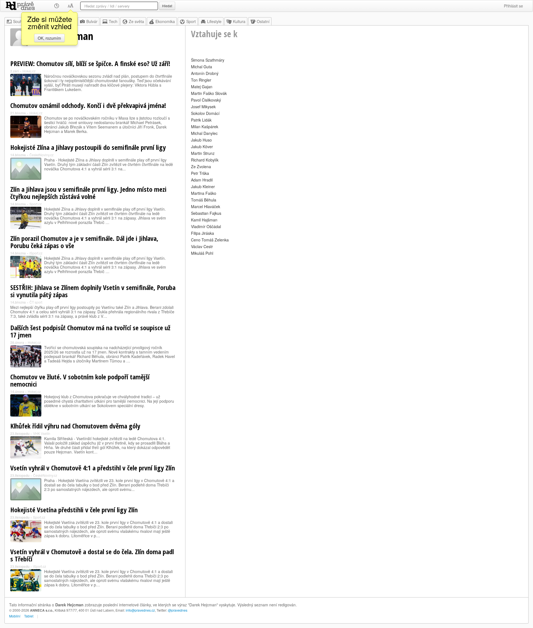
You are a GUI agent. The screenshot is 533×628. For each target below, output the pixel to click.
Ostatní (263, 21)
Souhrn (19, 21)
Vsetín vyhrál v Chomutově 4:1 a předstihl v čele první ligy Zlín (92, 467)
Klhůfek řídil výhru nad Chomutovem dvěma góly (75, 425)
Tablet (28, 616)
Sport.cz (35, 203)
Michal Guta (201, 66)
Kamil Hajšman (204, 220)
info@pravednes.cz (140, 610)
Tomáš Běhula (203, 200)
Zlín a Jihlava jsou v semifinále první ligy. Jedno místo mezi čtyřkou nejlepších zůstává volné (88, 193)
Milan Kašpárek (204, 126)
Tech (113, 21)
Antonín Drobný (204, 73)
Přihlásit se (513, 6)
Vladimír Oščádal (206, 226)
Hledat (167, 5)
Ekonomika (165, 21)
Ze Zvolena (201, 166)
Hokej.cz (29, 71)
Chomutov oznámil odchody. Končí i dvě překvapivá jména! (88, 105)
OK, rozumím (49, 38)
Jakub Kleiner (203, 186)
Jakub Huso (201, 140)
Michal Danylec (204, 133)
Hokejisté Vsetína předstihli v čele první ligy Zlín (74, 509)
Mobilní (14, 616)
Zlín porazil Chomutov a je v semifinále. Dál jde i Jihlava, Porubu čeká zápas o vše (84, 242)
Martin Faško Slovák (209, 93)
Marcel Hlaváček (205, 206)
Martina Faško (203, 193)
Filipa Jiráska (202, 233)
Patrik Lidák (201, 120)
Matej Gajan (201, 86)
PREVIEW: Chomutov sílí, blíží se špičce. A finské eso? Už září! (90, 63)
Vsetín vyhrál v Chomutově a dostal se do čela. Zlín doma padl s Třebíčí (92, 555)
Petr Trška (200, 173)
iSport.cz (35, 253)
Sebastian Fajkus (206, 213)
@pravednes (177, 610)
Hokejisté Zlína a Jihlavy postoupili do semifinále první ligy (88, 147)
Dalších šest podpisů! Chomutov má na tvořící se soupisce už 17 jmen (90, 331)
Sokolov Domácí (205, 113)
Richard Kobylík (204, 160)
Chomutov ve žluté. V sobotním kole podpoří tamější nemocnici (80, 380)
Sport (191, 21)
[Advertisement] (357, 296)
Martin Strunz (203, 153)
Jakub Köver (202, 146)
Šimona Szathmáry (207, 60)
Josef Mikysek (203, 106)
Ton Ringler (201, 80)
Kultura (239, 21)
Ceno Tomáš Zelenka (210, 240)
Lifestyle (214, 21)
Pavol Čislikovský (206, 100)
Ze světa (136, 21)
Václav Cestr (202, 246)
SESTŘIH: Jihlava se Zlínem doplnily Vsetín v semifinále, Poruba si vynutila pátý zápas (92, 291)
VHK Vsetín (41, 433)
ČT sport (35, 302)
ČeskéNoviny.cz (41, 154)
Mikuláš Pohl (202, 253)
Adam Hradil (202, 180)
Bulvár (91, 21)
